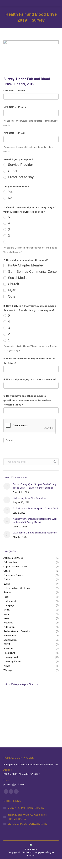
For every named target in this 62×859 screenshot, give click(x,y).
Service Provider (20, 164)
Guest (12, 171)
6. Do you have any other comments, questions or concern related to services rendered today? (27, 400)
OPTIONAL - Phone (14, 107)
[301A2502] (10, 697)
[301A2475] (23, 710)
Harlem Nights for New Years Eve (29, 498)
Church (13, 284)
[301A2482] (49, 697)
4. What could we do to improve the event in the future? (29, 360)
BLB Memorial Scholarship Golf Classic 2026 (35, 508)
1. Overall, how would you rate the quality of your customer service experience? (29, 209)
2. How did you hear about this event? (25, 260)
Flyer (11, 290)
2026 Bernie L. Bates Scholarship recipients (35, 532)
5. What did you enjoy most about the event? (29, 379)
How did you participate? (18, 159)
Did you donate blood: (16, 186)
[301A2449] (23, 723)
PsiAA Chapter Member (25, 265)
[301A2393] (36, 723)
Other (12, 296)
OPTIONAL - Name (14, 90)
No (9, 198)
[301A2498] (23, 697)
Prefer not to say (20, 177)
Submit (9, 440)
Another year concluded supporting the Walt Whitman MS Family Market (34, 521)
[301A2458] (10, 723)
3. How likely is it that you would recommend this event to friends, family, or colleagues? (29, 308)
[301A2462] (49, 710)
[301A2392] (49, 723)
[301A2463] (36, 710)
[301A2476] (10, 710)
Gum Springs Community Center (32, 271)
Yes (10, 192)
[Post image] (6, 486)
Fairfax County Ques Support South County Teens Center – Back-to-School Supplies (34, 486)
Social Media (17, 278)
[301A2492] (36, 697)
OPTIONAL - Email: (14, 133)
